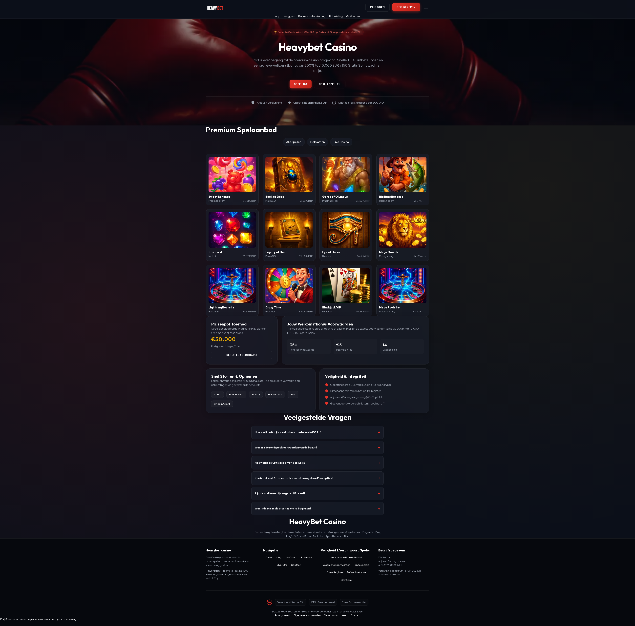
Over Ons (282, 564)
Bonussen (306, 557)
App (277, 16)
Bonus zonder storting (311, 16)
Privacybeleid (361, 564)
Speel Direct (232, 174)
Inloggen (377, 7)
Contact (296, 564)
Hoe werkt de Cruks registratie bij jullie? (280, 462)
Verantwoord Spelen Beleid (346, 557)
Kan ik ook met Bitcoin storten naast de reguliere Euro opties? (294, 478)
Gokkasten (353, 16)
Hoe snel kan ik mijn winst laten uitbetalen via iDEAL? (288, 432)
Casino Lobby (273, 557)
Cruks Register (335, 572)
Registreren (406, 7)
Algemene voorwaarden (336, 564)
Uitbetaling (336, 16)
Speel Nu (300, 84)
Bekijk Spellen (330, 84)
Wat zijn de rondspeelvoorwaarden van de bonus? (286, 447)
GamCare (346, 579)
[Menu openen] (426, 7)
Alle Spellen (293, 142)
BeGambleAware (356, 572)
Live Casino (341, 142)
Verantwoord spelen (335, 615)
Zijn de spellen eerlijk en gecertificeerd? (280, 493)
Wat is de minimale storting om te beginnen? (283, 508)
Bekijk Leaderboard (241, 355)
